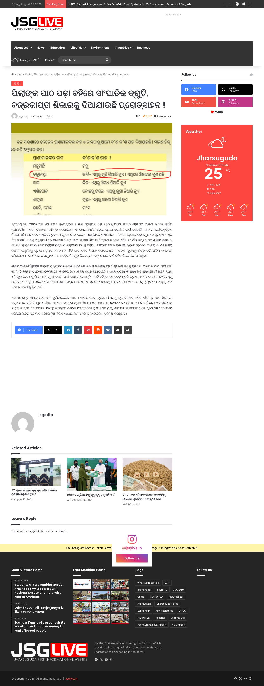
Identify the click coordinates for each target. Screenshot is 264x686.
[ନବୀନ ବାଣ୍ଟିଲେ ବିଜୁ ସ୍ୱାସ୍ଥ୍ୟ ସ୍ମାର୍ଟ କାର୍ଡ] (92, 474)
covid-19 (162, 589)
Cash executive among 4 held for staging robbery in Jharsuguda (109, 4)
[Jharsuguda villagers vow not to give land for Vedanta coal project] (120, 596)
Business (143, 47)
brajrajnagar (144, 589)
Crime (140, 596)
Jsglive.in (71, 678)
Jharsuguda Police (167, 603)
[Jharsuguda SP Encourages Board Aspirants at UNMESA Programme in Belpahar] (82, 619)
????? (28, 74)
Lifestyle (76, 47)
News (41, 47)
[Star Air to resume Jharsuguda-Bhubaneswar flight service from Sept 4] (82, 584)
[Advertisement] (169, 27)
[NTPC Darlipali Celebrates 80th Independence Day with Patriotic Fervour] (101, 607)
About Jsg (21, 47)
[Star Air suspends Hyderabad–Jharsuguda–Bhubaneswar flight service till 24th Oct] (101, 596)
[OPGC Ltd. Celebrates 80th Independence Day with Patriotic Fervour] (82, 607)
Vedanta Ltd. (178, 617)
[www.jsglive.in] (37, 23)
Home (18, 74)
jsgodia (23, 116)
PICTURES (143, 617)
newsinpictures (164, 610)
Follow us (132, 558)
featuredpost (176, 596)
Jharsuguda (144, 603)
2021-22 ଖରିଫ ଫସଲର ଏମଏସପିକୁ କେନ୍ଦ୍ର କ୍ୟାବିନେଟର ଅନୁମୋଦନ (144, 497)
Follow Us (204, 570)
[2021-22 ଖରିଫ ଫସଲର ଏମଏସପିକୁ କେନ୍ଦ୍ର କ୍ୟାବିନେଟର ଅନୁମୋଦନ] (147, 474)
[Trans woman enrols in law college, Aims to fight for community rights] (82, 596)
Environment (100, 47)
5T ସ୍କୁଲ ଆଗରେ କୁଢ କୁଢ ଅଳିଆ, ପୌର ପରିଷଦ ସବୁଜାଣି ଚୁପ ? (34, 492)
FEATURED (156, 596)
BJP (167, 582)
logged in (34, 531)
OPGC (182, 610)
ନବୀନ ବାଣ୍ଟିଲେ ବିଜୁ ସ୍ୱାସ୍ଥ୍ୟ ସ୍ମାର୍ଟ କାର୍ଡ (90, 495)
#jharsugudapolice (148, 582)
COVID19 (178, 589)
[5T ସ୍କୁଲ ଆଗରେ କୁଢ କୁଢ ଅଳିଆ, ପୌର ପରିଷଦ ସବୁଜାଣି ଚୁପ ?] (36, 472)
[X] (101, 659)
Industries (122, 47)
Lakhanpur (143, 610)
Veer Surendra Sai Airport (151, 624)
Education (57, 47)
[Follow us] (132, 541)
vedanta (160, 617)
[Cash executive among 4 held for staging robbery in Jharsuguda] (120, 584)
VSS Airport (178, 624)
